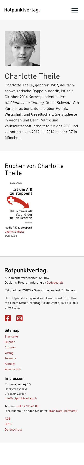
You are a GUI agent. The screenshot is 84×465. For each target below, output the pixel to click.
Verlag (9, 353)
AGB (8, 418)
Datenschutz (13, 429)
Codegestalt (55, 282)
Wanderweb (13, 369)
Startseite (11, 336)
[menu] (74, 11)
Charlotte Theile (14, 231)
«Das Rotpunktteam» (62, 411)
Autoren (10, 347)
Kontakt (10, 364)
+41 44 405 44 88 (27, 406)
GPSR (9, 424)
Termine (10, 358)
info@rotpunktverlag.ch (21, 398)
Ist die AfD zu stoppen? (18, 227)
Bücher (10, 342)
